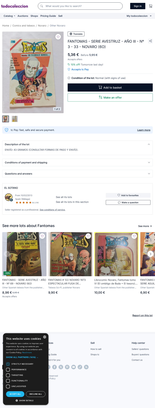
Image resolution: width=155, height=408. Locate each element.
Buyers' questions (140, 354)
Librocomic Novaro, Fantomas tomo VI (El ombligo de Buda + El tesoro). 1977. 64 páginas (115, 281)
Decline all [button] (36, 394)
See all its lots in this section (72, 201)
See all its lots (64, 197)
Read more (27, 352)
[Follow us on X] (61, 367)
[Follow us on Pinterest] (67, 367)
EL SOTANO (11, 187)
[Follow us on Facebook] (54, 367)
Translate (77, 34)
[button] (77, 144)
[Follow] (58, 36)
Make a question (130, 202)
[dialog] (25, 369)
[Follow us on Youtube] (73, 367)
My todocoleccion (137, 15)
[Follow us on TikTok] (80, 367)
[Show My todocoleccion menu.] (151, 16)
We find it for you (51, 360)
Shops (34, 15)
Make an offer (113, 97)
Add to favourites (130, 195)
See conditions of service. (52, 209)
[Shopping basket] (151, 6)
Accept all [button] (15, 394)
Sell (60, 15)
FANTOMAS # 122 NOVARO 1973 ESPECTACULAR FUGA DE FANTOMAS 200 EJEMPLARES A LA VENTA (69, 281)
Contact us (137, 360)
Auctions (23, 15)
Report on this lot (142, 315)
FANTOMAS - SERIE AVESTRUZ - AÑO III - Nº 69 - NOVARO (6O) (24, 281)
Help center (138, 342)
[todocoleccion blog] (86, 367)
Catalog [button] (8, 15)
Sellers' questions (140, 349)
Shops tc (95, 354)
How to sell (96, 349)
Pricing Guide (48, 15)
